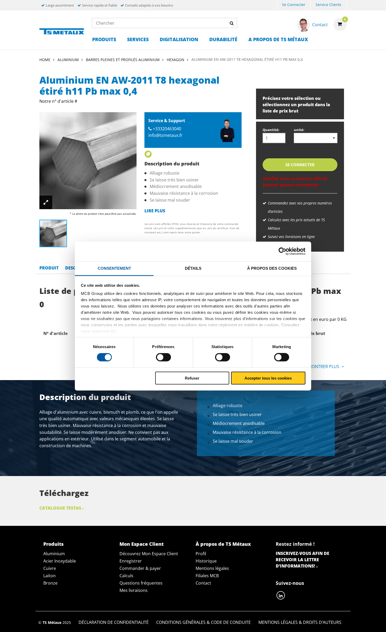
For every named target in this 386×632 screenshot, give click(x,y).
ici (113, 331)
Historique (206, 561)
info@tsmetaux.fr (165, 135)
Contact (203, 583)
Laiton (49, 576)
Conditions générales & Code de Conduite (203, 622)
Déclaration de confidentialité (114, 622)
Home (44, 59)
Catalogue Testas (60, 508)
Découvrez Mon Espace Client (148, 554)
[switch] (163, 357)
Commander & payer (140, 568)
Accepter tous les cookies (268, 378)
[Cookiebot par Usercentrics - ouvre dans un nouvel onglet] (282, 251)
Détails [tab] (193, 268)
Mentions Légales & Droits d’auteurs (299, 622)
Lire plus (154, 211)
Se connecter (293, 4)
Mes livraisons (133, 590)
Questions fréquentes (141, 583)
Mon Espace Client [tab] (141, 544)
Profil (201, 554)
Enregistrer (130, 561)
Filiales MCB (207, 576)
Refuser (192, 378)
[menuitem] (294, 5)
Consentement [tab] (114, 268)
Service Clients (328, 4)
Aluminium (54, 554)
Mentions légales (212, 568)
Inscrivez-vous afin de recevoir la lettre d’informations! (302, 559)
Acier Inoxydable (59, 561)
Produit (49, 268)
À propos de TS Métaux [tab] (223, 544)
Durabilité (223, 39)
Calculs (126, 576)
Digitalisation (179, 39)
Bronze (50, 583)
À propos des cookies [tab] (272, 268)
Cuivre (49, 568)
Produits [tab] (53, 544)
